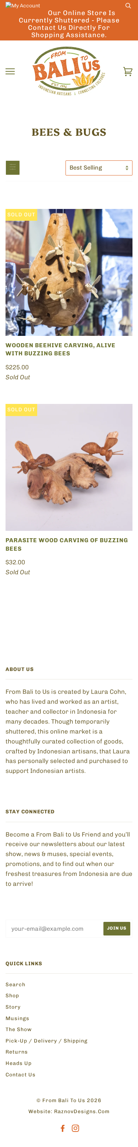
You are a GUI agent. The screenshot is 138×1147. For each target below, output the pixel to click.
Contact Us (21, 1075)
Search (15, 984)
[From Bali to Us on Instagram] (75, 1129)
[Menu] (10, 71)
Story (13, 1007)
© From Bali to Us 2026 (69, 1100)
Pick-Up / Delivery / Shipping (47, 1041)
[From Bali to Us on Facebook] (63, 1129)
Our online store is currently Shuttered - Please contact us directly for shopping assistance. (69, 24)
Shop (12, 995)
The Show (19, 1029)
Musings (17, 1018)
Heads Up (19, 1063)
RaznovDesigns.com (82, 1111)
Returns (17, 1052)
